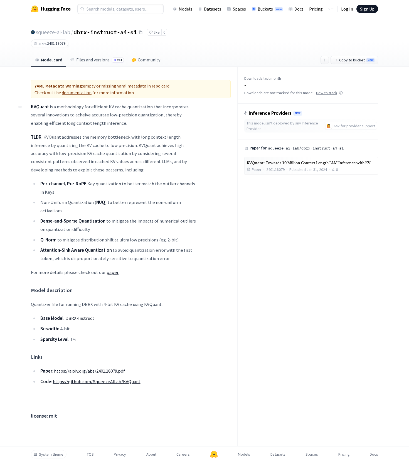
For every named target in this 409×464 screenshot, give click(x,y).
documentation (77, 92)
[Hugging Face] (214, 454)
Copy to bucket (356, 60)
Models (185, 9)
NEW (297, 113)
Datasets (212, 9)
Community (149, 60)
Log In (347, 9)
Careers (183, 454)
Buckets (270, 9)
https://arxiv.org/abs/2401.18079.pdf (89, 371)
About (151, 454)
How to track (326, 92)
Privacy (120, 454)
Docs (299, 9)
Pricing (316, 9)
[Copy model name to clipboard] (140, 32)
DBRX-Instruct (79, 318)
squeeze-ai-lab (53, 32)
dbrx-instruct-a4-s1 (105, 32)
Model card (51, 60)
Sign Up (367, 9)
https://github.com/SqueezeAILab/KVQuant (97, 381)
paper (113, 272)
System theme (51, 454)
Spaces (239, 9)
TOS (90, 454)
